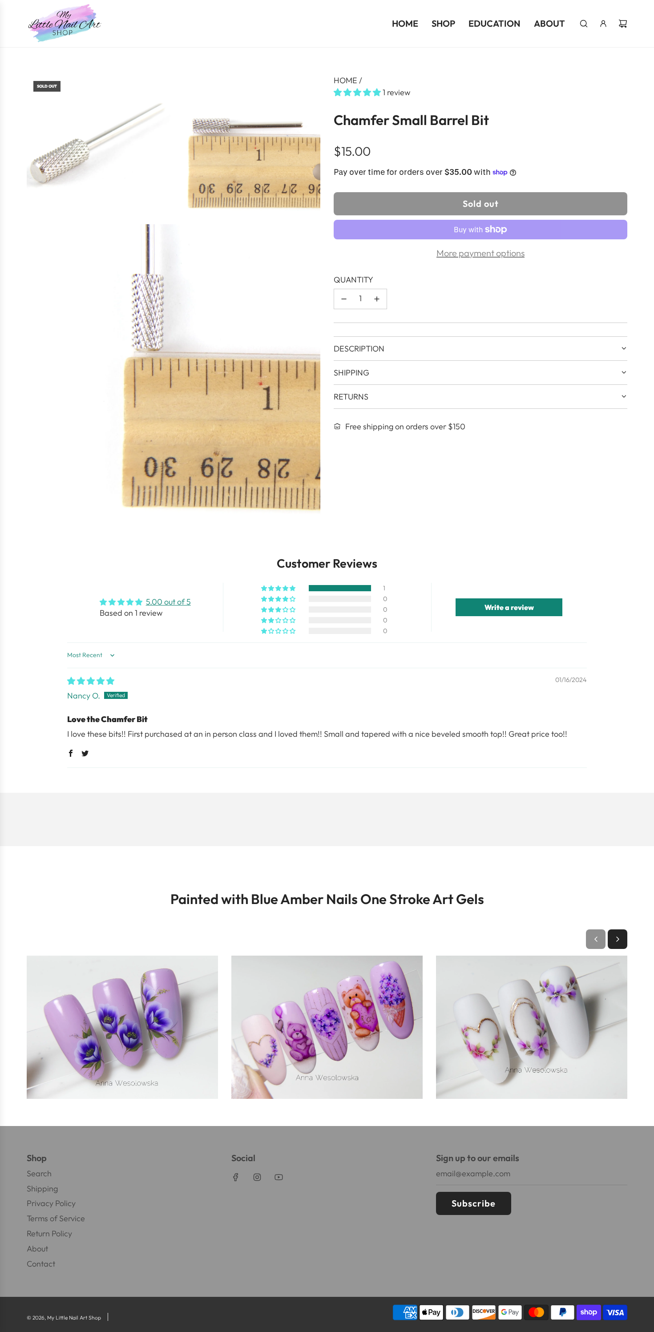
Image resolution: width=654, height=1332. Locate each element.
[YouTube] (278, 1177)
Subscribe (474, 1203)
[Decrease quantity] (344, 299)
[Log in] (603, 23)
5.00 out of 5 (168, 602)
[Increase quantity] (377, 299)
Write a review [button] (509, 607)
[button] (358, 92)
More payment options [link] (480, 252)
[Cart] (623, 23)
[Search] (583, 23)
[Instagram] (257, 1177)
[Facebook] (236, 1177)
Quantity (353, 279)
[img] (90, 681)
